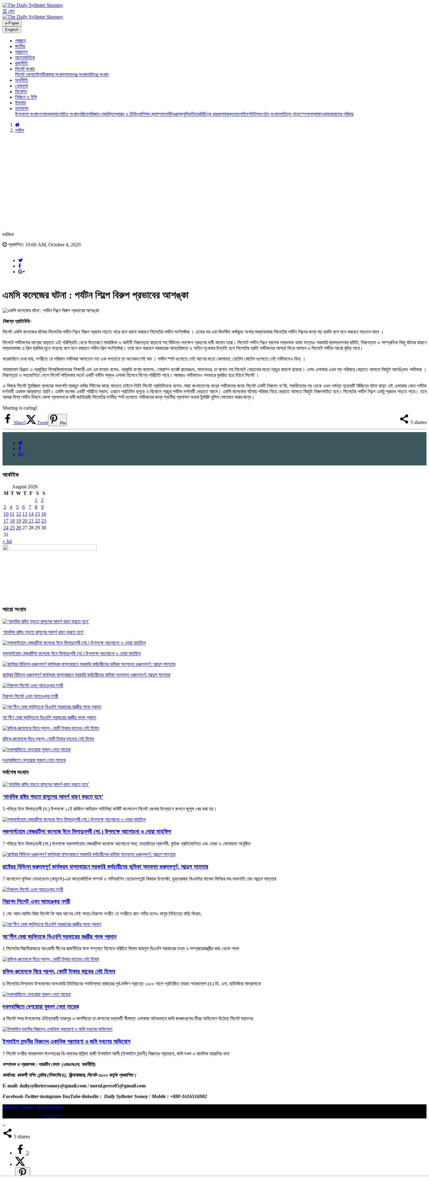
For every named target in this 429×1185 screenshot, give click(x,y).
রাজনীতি (21, 63)
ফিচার (195, 114)
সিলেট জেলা (24, 74)
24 (5, 527)
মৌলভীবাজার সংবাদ (49, 74)
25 (12, 527)
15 (37, 514)
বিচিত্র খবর (209, 114)
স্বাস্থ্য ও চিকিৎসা (128, 114)
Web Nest (52, 1115)
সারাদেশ (21, 52)
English (12, 29)
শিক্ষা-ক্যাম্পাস (153, 114)
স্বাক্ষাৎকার (320, 114)
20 (24, 520)
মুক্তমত (233, 114)
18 (12, 520)
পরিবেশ (84, 114)
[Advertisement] (214, 182)
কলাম (222, 114)
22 (37, 520)
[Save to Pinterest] (22, 1173)
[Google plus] (21, 271)
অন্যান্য (21, 108)
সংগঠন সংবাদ (269, 114)
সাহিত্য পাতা (290, 114)
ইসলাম (20, 102)
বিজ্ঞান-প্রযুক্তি (102, 114)
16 (43, 514)
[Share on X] (20, 1164)
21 (31, 520)
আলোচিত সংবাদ (66, 114)
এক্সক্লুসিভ (182, 114)
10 (5, 514)
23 (43, 520)
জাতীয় (20, 46)
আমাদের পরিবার (341, 114)
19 (18, 520)
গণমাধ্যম (46, 114)
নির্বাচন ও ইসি (26, 97)
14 (31, 514)
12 (18, 514)
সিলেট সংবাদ (25, 69)
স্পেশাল (306, 114)
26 (18, 527)
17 (5, 520)
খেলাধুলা (21, 85)
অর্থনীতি (21, 80)
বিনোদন (21, 91)
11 (12, 514)
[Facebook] (19, 266)
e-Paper (12, 23)
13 (24, 514)
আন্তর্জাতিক (25, 57)
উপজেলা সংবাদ (27, 114)
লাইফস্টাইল (249, 114)
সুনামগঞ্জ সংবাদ (76, 74)
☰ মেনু (8, 11)
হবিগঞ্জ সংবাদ (98, 74)
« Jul (7, 541)
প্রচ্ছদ (20, 40)
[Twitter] (20, 260)
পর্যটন (169, 114)
